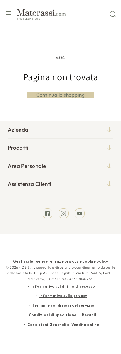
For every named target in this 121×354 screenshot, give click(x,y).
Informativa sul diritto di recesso (63, 286)
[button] (8, 14)
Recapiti (90, 315)
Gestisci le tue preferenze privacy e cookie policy (60, 261)
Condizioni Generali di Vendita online (63, 324)
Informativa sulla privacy (63, 296)
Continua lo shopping (60, 95)
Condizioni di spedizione (53, 315)
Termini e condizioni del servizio (63, 305)
